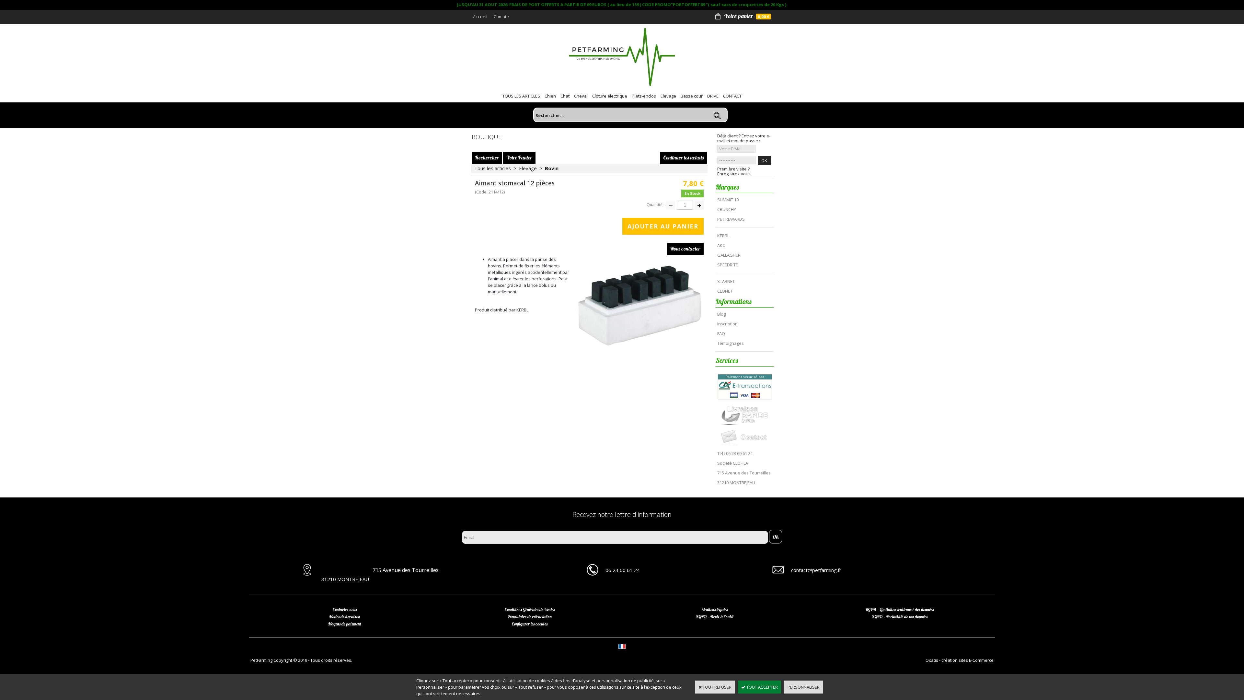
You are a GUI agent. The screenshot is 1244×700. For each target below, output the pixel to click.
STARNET (726, 281)
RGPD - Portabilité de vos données (899, 616)
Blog (721, 314)
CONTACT (732, 96)
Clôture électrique (609, 96)
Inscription (727, 324)
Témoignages (730, 343)
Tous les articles (492, 168)
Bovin (552, 168)
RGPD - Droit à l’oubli (714, 616)
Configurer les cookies (529, 623)
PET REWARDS (731, 219)
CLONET (724, 291)
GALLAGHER (729, 255)
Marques (727, 187)
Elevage (668, 96)
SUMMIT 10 (728, 200)
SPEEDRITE (727, 265)
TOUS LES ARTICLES (521, 96)
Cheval (581, 96)
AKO (721, 245)
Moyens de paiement (344, 623)
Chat (565, 96)
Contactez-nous (344, 609)
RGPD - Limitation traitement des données (899, 609)
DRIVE (713, 96)
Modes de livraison (344, 616)
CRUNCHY (726, 209)
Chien (550, 96)
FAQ (721, 333)
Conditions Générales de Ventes (529, 609)
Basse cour (692, 96)
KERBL (723, 236)
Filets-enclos (644, 96)
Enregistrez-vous (734, 173)
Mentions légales (714, 609)
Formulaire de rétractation (530, 616)
